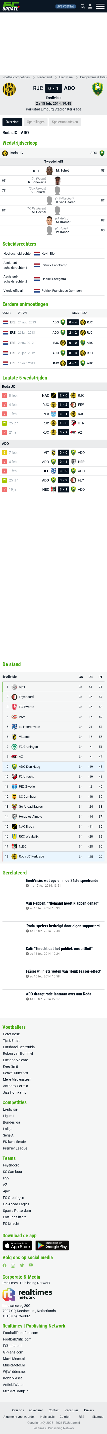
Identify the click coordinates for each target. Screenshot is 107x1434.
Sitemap (98, 1417)
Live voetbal (65, 6)
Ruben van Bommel (18, 1053)
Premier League (15, 1148)
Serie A (8, 1135)
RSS (81, 1417)
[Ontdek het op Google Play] (52, 1245)
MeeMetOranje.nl (16, 1391)
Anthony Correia (15, 1086)
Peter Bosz (11, 1034)
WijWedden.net (14, 1372)
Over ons (18, 1410)
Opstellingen (36, 122)
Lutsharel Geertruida (19, 1047)
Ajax (6, 1191)
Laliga (7, 1129)
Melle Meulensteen (17, 1079)
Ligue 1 (8, 1116)
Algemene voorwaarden (19, 1417)
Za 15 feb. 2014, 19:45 (53, 103)
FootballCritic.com (17, 1339)
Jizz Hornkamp (14, 1092)
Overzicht (12, 122)
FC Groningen (13, 1198)
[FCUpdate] (11, 6)
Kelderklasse (12, 1378)
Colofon (65, 1417)
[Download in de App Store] (17, 1245)
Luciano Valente (15, 1060)
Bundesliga (11, 1122)
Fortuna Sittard (15, 1217)
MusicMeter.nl (14, 1365)
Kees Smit (10, 1066)
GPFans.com (13, 1352)
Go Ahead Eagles (16, 1204)
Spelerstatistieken (65, 122)
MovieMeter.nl (14, 1359)
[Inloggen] (88, 6)
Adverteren (36, 1410)
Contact (54, 1410)
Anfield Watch (13, 1385)
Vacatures (71, 1410)
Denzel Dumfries (15, 1073)
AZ (5, 1185)
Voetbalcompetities (16, 77)
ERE (12, 322)
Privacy (89, 1410)
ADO (94, 153)
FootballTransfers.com (20, 1333)
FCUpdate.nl (12, 1346)
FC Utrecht (11, 1224)
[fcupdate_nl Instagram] (13, 1265)
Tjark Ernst (11, 1041)
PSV (6, 1178)
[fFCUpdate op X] (22, 1265)
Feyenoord (11, 1165)
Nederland (44, 77)
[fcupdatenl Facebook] (4, 1265)
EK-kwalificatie (14, 1142)
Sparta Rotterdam (17, 1211)
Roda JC (16, 153)
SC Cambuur (12, 1172)
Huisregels (47, 1417)
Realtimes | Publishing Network (53, 1428)
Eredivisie (66, 77)
